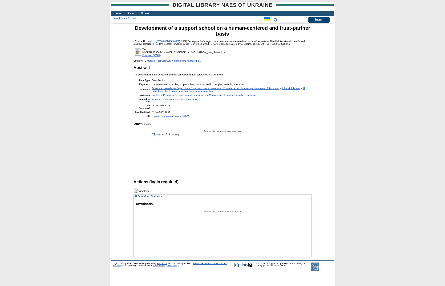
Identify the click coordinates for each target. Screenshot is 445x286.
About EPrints (159, 266)
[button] (136, 190)
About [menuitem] (131, 13)
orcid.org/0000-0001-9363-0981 (163, 41)
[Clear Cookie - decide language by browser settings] (274, 19)
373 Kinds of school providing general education (189, 91)
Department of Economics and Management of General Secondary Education (217, 95)
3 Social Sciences (291, 88)
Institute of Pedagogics (163, 95)
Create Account (128, 18)
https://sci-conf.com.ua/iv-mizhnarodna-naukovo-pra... (174, 60)
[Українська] (266, 19)
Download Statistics (149, 196)
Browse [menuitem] (145, 13)
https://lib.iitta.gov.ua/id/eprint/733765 (170, 116)
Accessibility (173, 266)
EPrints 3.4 (162, 264)
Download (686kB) (151, 55)
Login (115, 18)
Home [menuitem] (118, 13)
